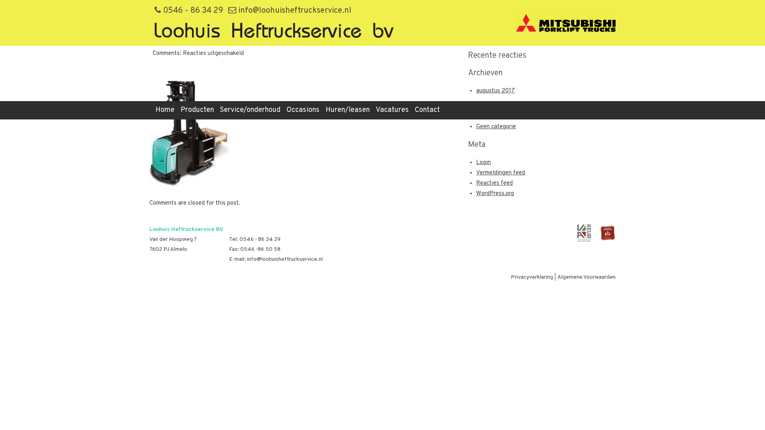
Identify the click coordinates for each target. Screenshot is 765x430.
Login (483, 162)
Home (165, 110)
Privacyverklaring (532, 277)
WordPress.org (495, 193)
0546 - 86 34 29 (192, 11)
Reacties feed (494, 183)
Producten (197, 110)
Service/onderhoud (250, 110)
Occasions (303, 110)
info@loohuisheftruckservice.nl (293, 11)
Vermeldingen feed (500, 173)
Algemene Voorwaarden (586, 277)
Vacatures (392, 110)
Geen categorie (496, 127)
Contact (427, 110)
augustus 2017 (495, 91)
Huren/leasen (348, 110)
